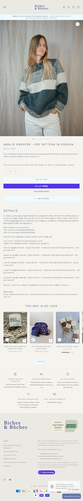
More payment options (41, 191)
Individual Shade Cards (68, 346)
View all (41, 362)
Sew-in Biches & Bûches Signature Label (15, 347)
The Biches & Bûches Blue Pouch (41, 347)
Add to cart (41, 179)
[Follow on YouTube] (10, 480)
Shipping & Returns (10, 459)
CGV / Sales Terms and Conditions (15, 462)
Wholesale (7, 466)
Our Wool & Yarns (9, 455)
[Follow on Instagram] (4, 480)
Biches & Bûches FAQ (10, 452)
